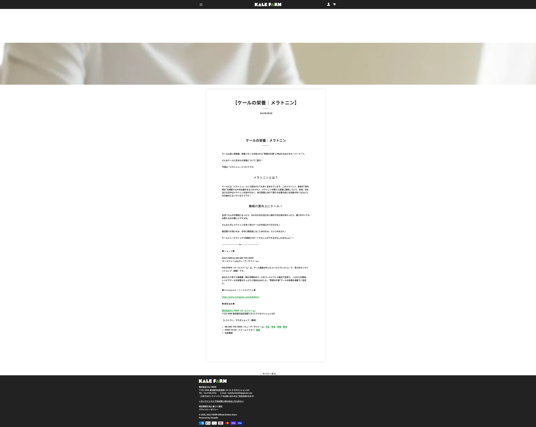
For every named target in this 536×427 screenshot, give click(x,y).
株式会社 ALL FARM (207, 387)
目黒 (279, 326)
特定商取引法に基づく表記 (210, 406)
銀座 (258, 329)
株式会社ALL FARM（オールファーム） (239, 310)
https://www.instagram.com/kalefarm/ (240, 297)
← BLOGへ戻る (268, 373)
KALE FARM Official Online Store (222, 414)
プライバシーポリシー (208, 409)
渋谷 (267, 326)
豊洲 (285, 326)
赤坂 (273, 326)
